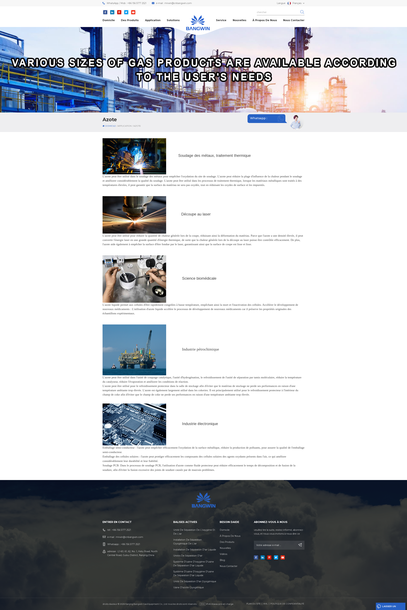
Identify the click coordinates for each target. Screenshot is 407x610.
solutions (173, 20)
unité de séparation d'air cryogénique (194, 581)
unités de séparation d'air (187, 555)
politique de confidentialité (287, 603)
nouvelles (239, 20)
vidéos (223, 554)
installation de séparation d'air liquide (194, 549)
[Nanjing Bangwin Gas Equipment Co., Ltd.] (198, 22)
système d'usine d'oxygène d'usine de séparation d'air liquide (193, 563)
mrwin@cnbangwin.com (178, 3)
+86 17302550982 (262, 123)
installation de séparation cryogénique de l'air (187, 541)
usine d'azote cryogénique (188, 587)
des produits (130, 20)
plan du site (253, 603)
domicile (109, 20)
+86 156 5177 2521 (136, 3)
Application (153, 20)
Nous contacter (293, 20)
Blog (222, 560)
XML (265, 603)
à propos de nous (264, 20)
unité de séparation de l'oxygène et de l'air (194, 531)
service (221, 20)
